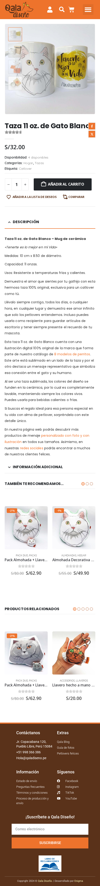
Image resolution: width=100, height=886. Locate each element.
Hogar (28, 163)
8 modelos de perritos (72, 354)
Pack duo (22, 555)
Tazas (39, 163)
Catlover (25, 168)
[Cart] (71, 9)
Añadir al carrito (66, 184)
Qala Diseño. (45, 881)
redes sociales (31, 448)
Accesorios (67, 680)
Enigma (78, 881)
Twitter (92, 134)
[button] (62, 10)
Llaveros (82, 680)
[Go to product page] (73, 653)
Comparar (76, 197)
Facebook (92, 126)
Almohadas (68, 555)
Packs (33, 555)
